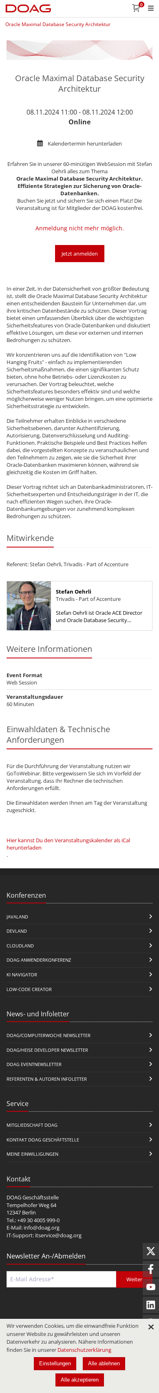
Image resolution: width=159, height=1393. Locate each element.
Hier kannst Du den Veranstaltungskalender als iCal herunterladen (68, 844)
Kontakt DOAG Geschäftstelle (43, 1140)
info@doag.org (42, 1227)
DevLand (17, 931)
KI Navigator (22, 974)
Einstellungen (55, 1363)
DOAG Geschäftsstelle (33, 1197)
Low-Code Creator (29, 989)
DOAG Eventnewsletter (34, 1064)
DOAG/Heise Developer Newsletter (47, 1050)
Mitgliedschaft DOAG (32, 1125)
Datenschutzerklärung (84, 1349)
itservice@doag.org (58, 1235)
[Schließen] (151, 1327)
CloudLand (20, 946)
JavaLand (17, 917)
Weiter (134, 1279)
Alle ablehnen (104, 1363)
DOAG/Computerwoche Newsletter (49, 1035)
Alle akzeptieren (80, 1380)
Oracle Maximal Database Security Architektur (57, 24)
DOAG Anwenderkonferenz (39, 960)
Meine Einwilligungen (32, 1154)
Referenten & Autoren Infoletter (47, 1079)
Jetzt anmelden (80, 253)
